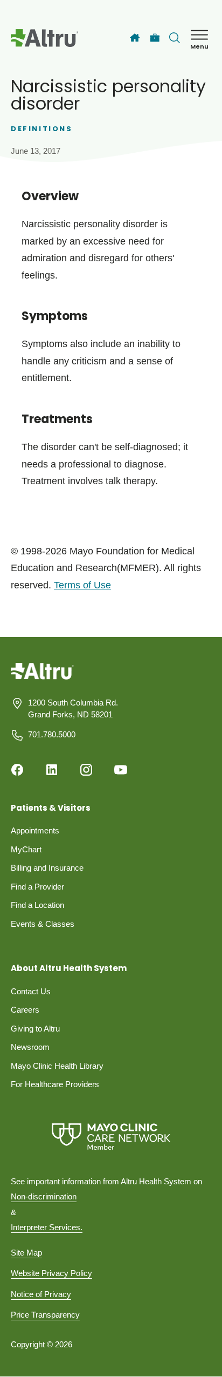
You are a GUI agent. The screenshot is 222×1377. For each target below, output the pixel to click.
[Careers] (155, 38)
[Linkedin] (51, 769)
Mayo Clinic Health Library (57, 1065)
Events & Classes (42, 923)
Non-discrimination (44, 1196)
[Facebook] (17, 769)
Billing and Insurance (47, 867)
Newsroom (30, 1047)
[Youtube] (120, 769)
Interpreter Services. (46, 1227)
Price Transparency (45, 1314)
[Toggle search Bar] (174, 37)
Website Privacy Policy (51, 1273)
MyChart (26, 849)
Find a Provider (37, 886)
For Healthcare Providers (55, 1084)
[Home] (134, 37)
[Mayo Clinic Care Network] (111, 1136)
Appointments (35, 830)
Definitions (42, 128)
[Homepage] (42, 678)
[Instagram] (86, 769)
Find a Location (37, 905)
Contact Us (31, 991)
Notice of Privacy (41, 1294)
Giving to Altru (35, 1028)
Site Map (26, 1252)
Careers (25, 1009)
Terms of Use (82, 585)
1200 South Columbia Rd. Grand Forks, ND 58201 (73, 709)
